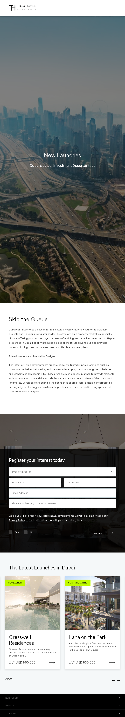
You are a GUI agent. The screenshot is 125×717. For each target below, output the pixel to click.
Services (9, 705)
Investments (11, 698)
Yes (16, 532)
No (31, 532)
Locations (10, 713)
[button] (113, 680)
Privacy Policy (17, 520)
